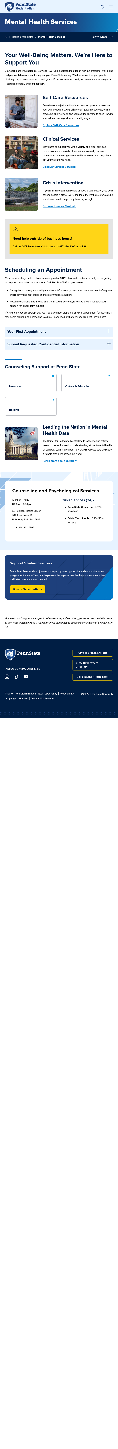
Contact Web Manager (42, 698)
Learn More (99, 37)
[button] (102, 7)
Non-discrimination (26, 693)
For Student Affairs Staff (92, 676)
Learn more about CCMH (58, 461)
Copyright (11, 698)
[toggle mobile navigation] (110, 7)
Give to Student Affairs (27, 589)
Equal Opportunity (47, 693)
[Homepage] (6, 36)
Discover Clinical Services (59, 166)
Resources (15, 386)
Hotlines (23, 698)
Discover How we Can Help (59, 206)
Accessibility (67, 693)
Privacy (9, 693)
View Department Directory (87, 664)
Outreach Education (77, 386)
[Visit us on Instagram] (7, 676)
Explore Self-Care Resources (61, 125)
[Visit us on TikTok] (16, 676)
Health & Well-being (22, 36)
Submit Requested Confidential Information (43, 344)
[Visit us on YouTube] (26, 676)
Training (14, 410)
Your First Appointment (26, 332)
